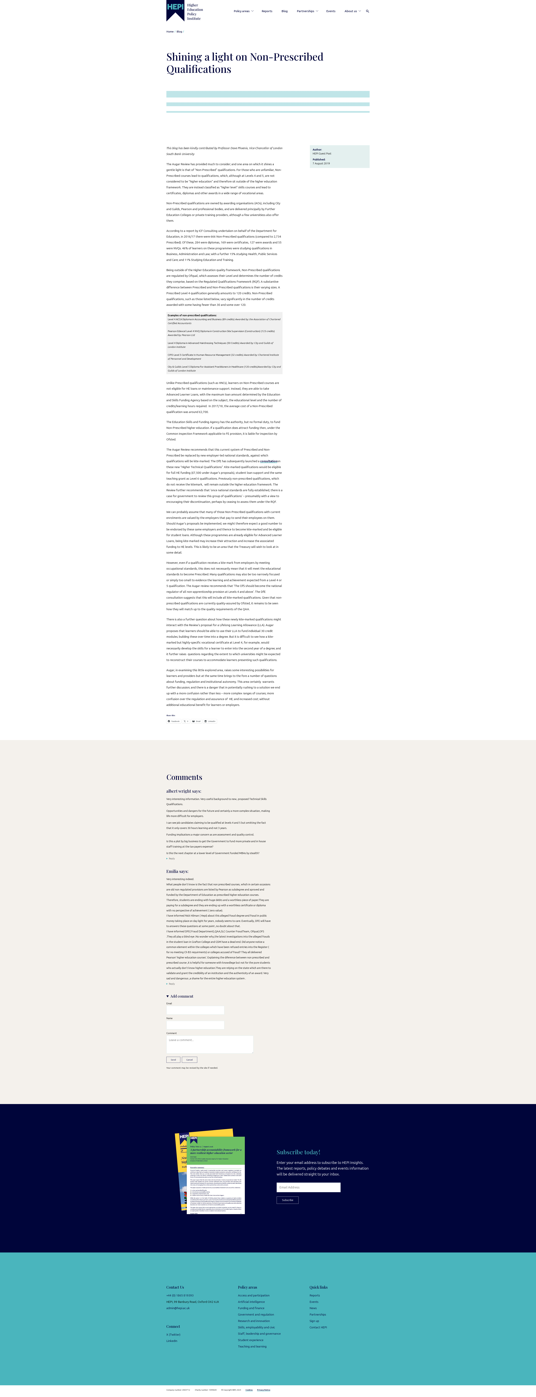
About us (351, 11)
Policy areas (242, 11)
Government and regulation (256, 1314)
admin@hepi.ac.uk (178, 1308)
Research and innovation (254, 1321)
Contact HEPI (318, 1327)
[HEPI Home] (189, 10)
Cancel (189, 1059)
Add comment (181, 996)
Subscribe (287, 1200)
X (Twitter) (173, 1334)
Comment (171, 1033)
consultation (268, 461)
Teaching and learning (252, 1346)
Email (169, 1003)
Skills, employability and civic (256, 1327)
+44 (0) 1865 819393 (180, 1295)
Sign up (314, 1321)
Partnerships (305, 11)
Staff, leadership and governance (259, 1333)
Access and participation (254, 1295)
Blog (285, 11)
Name (169, 1018)
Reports (267, 11)
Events (330, 11)
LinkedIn (171, 1341)
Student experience (250, 1340)
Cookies (249, 1390)
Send (173, 1059)
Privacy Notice (263, 1390)
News (313, 1308)
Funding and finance (251, 1308)
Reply (172, 858)
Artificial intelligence (251, 1302)
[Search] (367, 11)
